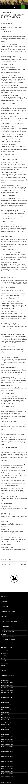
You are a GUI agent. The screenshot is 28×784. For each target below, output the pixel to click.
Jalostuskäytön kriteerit (7, 624)
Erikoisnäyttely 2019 (5, 722)
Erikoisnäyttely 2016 (5, 714)
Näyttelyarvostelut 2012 (6, 744)
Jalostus (3, 619)
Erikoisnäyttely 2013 (5, 707)
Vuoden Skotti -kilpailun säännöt (9, 639)
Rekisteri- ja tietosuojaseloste (9, 608)
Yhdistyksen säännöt (6, 603)
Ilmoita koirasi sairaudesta (8, 631)
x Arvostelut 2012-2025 (6, 677)
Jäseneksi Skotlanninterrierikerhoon (10, 611)
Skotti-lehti (3, 614)
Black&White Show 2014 (6, 687)
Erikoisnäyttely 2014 (5, 709)
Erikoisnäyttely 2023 (5, 729)
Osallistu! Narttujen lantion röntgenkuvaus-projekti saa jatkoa (14, 564)
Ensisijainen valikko (26, 7)
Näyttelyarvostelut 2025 (6, 776)
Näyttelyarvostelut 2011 (6, 741)
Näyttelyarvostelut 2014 (6, 749)
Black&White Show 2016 (6, 692)
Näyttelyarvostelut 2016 (6, 754)
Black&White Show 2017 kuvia (7, 559)
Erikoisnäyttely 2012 (5, 704)
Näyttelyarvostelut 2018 (6, 759)
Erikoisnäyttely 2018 (5, 719)
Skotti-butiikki (4, 616)
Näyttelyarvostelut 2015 (6, 751)
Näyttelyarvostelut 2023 (6, 771)
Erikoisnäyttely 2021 (5, 724)
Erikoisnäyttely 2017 (5, 717)
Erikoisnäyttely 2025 (5, 734)
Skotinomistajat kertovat (6, 660)
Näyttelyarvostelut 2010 (6, 739)
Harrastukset (3, 650)
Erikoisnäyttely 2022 (5, 727)
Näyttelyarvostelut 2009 (6, 736)
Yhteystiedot (5, 606)
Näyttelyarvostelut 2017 (6, 756)
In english (3, 641)
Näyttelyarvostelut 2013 (6, 746)
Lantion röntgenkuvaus (7, 626)
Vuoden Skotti (4, 634)
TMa (9, 19)
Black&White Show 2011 (6, 680)
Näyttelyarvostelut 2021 (6, 766)
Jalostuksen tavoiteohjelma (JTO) (9, 621)
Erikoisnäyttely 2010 (5, 700)
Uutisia (2, 673)
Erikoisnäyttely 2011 (5, 702)
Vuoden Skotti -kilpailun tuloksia (9, 636)
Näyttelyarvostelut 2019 (6, 761)
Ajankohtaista (4, 596)
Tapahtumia (4, 601)
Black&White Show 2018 (6, 697)
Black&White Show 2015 (6, 690)
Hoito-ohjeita (3, 653)
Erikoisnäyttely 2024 (5, 731)
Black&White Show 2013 (6, 685)
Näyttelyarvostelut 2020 (6, 763)
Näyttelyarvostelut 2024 (6, 773)
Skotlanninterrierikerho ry (8, 7)
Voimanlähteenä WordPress (6, 782)
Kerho (2, 598)
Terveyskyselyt (5, 629)
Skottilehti (3, 665)
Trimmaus (3, 670)
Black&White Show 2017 (6, 12)
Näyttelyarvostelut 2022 (6, 768)
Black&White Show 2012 (6, 682)
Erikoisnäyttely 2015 (5, 712)
